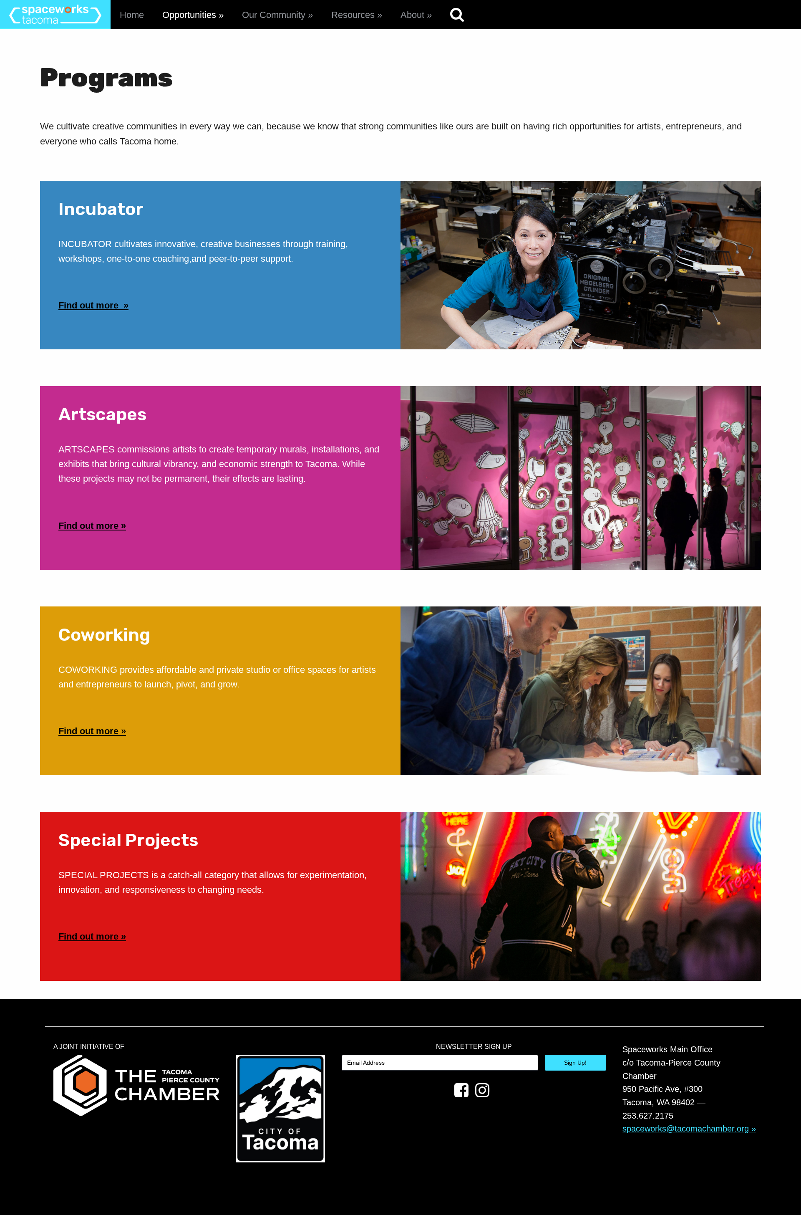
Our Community (273, 15)
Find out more (89, 305)
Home (132, 15)
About (412, 15)
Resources (353, 15)
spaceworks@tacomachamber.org (685, 1128)
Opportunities (189, 15)
